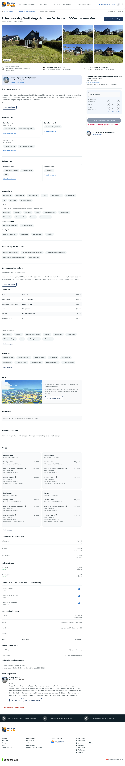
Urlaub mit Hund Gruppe (87, 743)
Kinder (90, 104)
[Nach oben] (121, 762)
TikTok (80, 752)
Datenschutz (31, 745)
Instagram (81, 748)
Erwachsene (92, 99)
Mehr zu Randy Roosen (17, 82)
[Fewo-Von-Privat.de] (62, 741)
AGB (27, 743)
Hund (90, 108)
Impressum (30, 741)
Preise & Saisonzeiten (114, 111)
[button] (32, 44)
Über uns (5, 741)
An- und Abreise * (95, 94)
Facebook (81, 741)
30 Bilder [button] (7, 60)
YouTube (81, 745)
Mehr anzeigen (9, 107)
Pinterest (81, 750)
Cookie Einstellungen (34, 748)
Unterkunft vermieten (108, 4)
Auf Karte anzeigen (55, 398)
